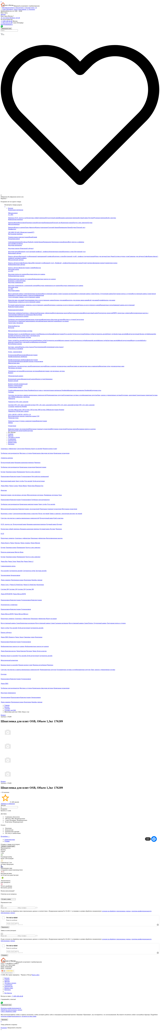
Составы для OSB (10, 710)
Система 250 (44, 409)
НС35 (14, 232)
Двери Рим (19, 561)
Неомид (3, 715)
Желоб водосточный (133, 334)
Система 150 (28, 409)
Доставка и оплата (14, 437)
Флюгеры (11, 326)
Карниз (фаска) (28, 263)
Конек (16, 222)
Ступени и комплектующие (27, 421)
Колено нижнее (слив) (66, 340)
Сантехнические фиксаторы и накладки (25, 513)
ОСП (2, 533)
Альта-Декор (110, 256)
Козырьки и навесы (14, 280)
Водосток (11, 327)
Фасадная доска (13, 288)
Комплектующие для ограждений (18, 429)
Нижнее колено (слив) (32, 334)
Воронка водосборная (46, 334)
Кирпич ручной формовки (44, 379)
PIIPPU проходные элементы (122, 313)
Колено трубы (144, 334)
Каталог (10, 208)
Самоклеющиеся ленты (32, 321)
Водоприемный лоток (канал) (54, 347)
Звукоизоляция (22, 361)
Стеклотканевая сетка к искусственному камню (39, 300)
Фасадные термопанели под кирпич (49, 285)
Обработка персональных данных (11, 1010)
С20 (11, 232)
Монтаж (10, 435)
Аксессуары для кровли (15, 323)
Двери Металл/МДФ (19, 594)
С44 (17, 232)
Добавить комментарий (7, 846)
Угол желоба (68, 334)
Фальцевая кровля (14, 239)
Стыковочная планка (110, 263)
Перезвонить (5, 927)
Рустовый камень (13, 305)
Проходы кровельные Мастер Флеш (30, 314)
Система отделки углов (121, 256)
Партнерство (12, 440)
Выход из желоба (136, 340)
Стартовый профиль (34, 251)
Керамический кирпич (28, 379)
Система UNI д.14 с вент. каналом (83, 405)
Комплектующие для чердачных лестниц (52, 371)
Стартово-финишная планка (95, 263)
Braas (30, 237)
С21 (20, 232)
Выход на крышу (63, 321)
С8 (9, 232)
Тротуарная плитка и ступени (122, 293)
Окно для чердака (100, 256)
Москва (3, 14)
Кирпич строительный (15, 385)
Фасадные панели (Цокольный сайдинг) (21, 248)
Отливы (23, 280)
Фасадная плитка (13, 270)
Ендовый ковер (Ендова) (86, 218)
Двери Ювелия (35, 543)
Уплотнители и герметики (16, 321)
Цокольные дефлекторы (44, 313)
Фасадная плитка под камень (36, 274)
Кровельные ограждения (34, 319)
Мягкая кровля (13, 213)
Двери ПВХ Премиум (8, 637)
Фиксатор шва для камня (16, 300)
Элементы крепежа (7, 458)
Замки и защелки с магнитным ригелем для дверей (66, 513)
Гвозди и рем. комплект (80, 222)
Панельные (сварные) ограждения (40, 429)
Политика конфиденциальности (11, 1008)
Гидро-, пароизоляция (15, 352)
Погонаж (29, 651)
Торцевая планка (31, 222)
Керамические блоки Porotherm (24, 390)
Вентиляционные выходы (60, 313)
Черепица (11, 218)
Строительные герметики (144, 395)
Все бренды (8, 993)
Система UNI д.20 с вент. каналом (19, 405)
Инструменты (18, 243)
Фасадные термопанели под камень (72, 285)
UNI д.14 (28, 414)
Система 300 (36, 409)
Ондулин (11, 243)
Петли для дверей (43, 513)
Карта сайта (35, 975)
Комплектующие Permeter (56, 409)
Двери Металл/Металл (21, 614)
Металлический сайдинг (16, 260)
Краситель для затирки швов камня (77, 300)
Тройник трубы (89, 334)
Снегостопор (80, 319)
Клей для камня (93, 300)
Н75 (33, 232)
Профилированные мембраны (17, 356)
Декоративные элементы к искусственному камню (24, 302)
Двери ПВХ (4, 683)
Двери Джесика (15, 543)
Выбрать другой (15, 18)
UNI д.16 (22, 414)
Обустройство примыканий (40, 476)
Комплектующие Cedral (26, 267)
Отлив (84, 263)
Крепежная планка (57, 242)
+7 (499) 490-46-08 (6, 21)
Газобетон (11, 390)
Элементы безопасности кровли (18, 316)
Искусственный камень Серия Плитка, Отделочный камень (94, 293)
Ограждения (12, 426)
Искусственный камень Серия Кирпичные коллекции (25, 293)
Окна (9, 366)
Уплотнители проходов (105, 313)
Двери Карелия (21, 651)
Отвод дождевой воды (33, 335)
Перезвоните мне (6, 28)
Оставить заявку (6, 899)
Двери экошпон (6, 580)
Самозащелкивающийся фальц (18, 242)
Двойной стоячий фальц (35, 242)
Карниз (65, 242)
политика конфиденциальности (11, 1016)
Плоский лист (56, 222)
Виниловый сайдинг (14, 253)
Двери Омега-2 (28, 561)
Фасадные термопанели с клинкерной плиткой (23, 285)
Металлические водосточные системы (20, 331)
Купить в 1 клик (6, 810)
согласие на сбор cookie (28, 1016)
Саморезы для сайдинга (136, 256)
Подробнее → (5, 836)
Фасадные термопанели (15, 282)
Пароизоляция (22, 355)
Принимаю (4, 1019)
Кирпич (10, 373)
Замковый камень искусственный (124, 305)
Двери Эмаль (19, 637)
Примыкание (48, 222)
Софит (146, 256)
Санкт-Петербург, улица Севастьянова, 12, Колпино (18, 9)
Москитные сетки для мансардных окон (111, 366)
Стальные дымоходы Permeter (17, 406)
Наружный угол (24, 256)
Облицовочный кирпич (15, 376)
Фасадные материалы (15, 245)
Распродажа (40, 222)
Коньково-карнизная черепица (68, 218)
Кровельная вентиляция (15, 310)
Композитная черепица (15, 219)
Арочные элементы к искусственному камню (33, 305)
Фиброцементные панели (16, 276)
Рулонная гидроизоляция (35, 361)
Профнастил (12, 229)
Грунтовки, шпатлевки (128, 395)
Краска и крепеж (19, 227)
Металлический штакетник (16, 430)
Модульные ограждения (58, 429)
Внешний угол (23, 251)
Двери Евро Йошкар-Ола (35, 486)
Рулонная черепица (100, 218)
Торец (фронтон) (30, 227)
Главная (10, 434)
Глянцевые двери (29, 637)
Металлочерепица (14, 224)
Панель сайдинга (13, 256)
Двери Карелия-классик (8, 651)
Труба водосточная (78, 334)
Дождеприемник (39, 347)
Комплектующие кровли (16, 306)
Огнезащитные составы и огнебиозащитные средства (80, 395)
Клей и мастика (111, 218)
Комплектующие (26, 232)
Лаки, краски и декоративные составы (109, 395)
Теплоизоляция (13, 361)
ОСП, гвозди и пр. (20, 218)
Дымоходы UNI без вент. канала (18, 411)
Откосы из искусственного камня (89, 305)
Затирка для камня (60, 300)
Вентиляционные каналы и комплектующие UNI (23, 416)
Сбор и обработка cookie (8, 1011)
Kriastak (34, 237)
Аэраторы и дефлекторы (29, 313)
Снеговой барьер (53, 227)
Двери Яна (4, 561)
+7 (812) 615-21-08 (6, 23)
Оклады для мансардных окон (20, 366)
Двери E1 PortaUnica (29, 584)
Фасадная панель (13, 251)
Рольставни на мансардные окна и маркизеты (84, 366)
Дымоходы (11, 398)
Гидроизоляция (13, 355)
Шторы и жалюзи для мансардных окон (57, 366)
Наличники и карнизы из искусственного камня (63, 305)
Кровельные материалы (15, 210)
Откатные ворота (71, 429)
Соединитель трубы (19, 335)
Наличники (27, 580)
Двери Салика (13, 486)
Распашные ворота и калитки (86, 429)
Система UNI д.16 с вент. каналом (62, 405)
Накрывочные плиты (106, 305)
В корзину (4, 809)
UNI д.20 (11, 414)
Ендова (90, 222)
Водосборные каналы (15, 344)
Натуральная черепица (15, 234)
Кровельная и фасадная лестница (52, 319)
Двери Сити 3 (5, 584)
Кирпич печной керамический (18, 384)
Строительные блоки (14, 387)
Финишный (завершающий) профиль (41, 256)
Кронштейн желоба (92, 340)
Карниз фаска (152, 256)
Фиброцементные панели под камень (20, 279)
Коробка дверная (37, 580)
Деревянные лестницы (15, 371)
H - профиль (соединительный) (85, 256)
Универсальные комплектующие (18, 237)
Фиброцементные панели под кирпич (44, 279)
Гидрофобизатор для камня (106, 300)
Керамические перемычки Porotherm (79, 390)
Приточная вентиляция (76, 313)
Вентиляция (22, 222)
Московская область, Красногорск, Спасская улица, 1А (19, 7)
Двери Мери (5, 486)
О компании (12, 439)
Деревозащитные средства (55, 395)
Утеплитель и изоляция (15, 348)
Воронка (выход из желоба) (16, 334)
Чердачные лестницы (15, 368)
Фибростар (37, 267)
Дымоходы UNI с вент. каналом (18, 401)
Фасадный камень (14, 290)
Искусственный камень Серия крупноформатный (28, 295)
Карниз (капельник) (41, 227)
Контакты (11, 444)
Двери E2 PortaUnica (16, 584)
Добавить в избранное (8, 803)
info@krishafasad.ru (7, 24)
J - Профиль (57, 263)
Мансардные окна (14, 363)
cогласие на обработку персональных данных (116, 911)
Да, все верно (5, 18)
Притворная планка (17, 580)
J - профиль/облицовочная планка (51, 251)
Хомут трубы (111, 334)
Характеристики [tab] (9, 839)
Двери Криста (5, 543)
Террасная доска (13, 418)
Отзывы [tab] (7, 841)
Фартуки (17, 326)
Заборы (10, 422)
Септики (11, 392)
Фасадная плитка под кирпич (17, 274)
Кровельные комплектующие (49, 321)
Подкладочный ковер (52, 218)
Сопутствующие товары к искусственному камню (24, 297)
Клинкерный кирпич (14, 379)
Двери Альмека (25, 543)
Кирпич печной (13, 380)
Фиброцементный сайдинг (16, 264)
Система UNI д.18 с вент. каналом (40, 405)
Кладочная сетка (96, 390)
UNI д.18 (16, 414)
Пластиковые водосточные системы (19, 337)
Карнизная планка (67, 222)
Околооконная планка (75, 263)
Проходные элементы (15, 313)
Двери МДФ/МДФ (6, 594)
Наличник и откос (68, 251)
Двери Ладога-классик (39, 651)
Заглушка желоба (121, 334)
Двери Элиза (12, 561)
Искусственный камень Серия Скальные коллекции (58, 293)
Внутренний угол (80, 251)
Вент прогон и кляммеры (76, 242)
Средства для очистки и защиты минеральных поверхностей (27, 395)
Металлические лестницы (30, 371)
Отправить (4, 955)
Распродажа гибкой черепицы (35, 218)
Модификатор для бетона (22, 397)
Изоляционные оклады (37, 366)
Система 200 (12, 409)
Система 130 (20, 409)
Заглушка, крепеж (13, 347)
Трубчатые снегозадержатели (17, 319)
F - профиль (64, 263)
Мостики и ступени (69, 319)
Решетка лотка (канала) (26, 347)
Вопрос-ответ (12, 442)
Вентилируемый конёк (91, 313)
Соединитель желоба (100, 334)
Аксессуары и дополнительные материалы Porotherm (51, 390)
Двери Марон (22, 486)
